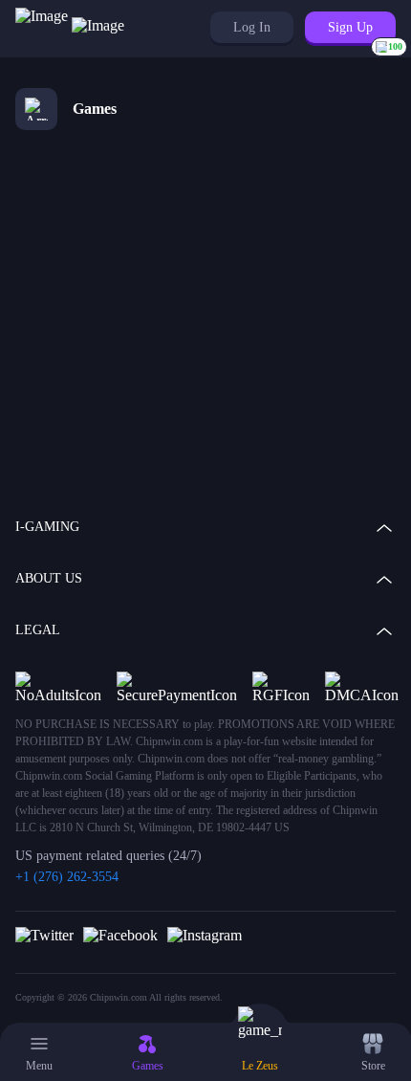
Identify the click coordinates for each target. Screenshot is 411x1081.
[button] (251, 27)
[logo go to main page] (69, 29)
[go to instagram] (204, 934)
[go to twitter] (44, 934)
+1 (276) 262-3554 (67, 877)
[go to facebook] (120, 934)
